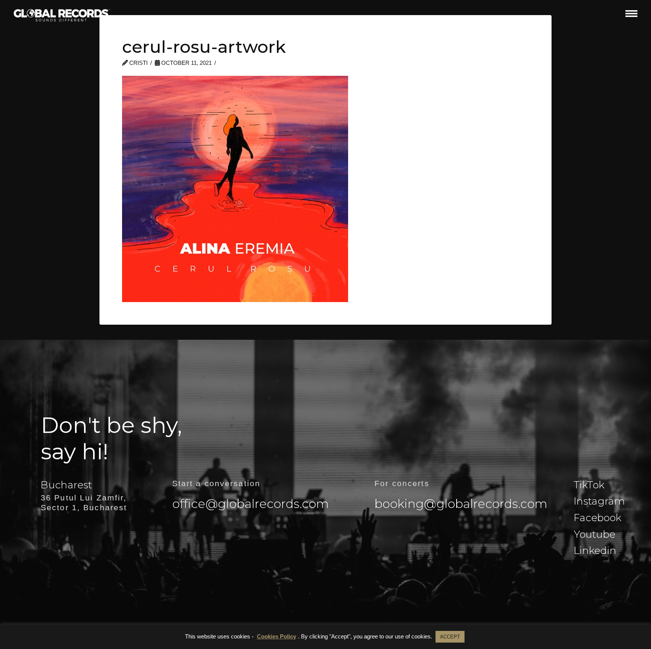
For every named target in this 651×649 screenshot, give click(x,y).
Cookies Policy (276, 636)
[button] (631, 13)
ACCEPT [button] (450, 637)
